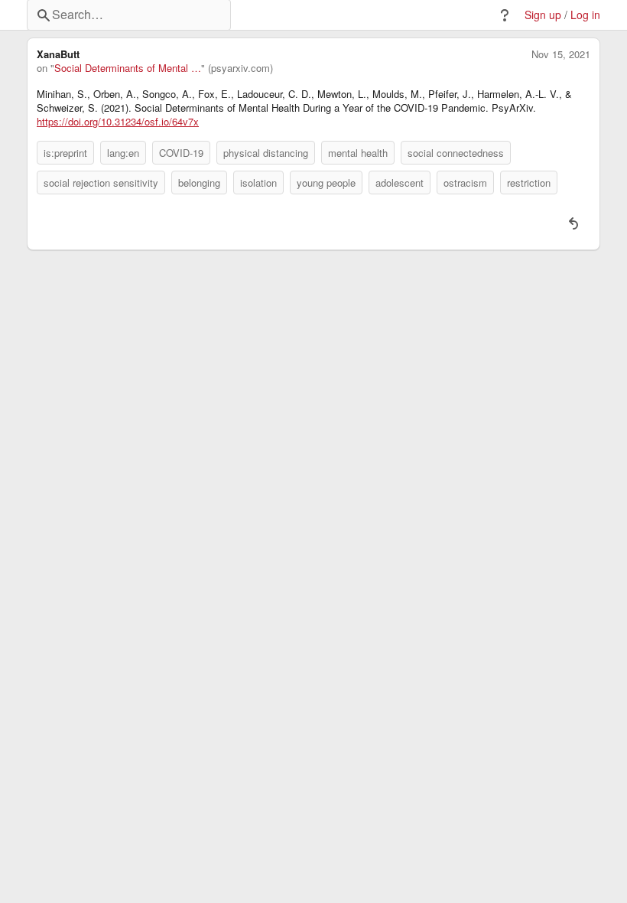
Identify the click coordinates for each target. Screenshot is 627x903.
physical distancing (265, 153)
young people (326, 182)
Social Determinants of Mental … (127, 68)
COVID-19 (181, 153)
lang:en (123, 153)
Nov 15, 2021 (560, 54)
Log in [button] (585, 15)
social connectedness (456, 153)
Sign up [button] (543, 15)
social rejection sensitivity (101, 182)
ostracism (465, 182)
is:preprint (65, 153)
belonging (199, 182)
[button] (504, 15)
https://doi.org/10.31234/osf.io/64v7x (118, 122)
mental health (358, 153)
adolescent (399, 182)
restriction (529, 182)
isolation (258, 182)
